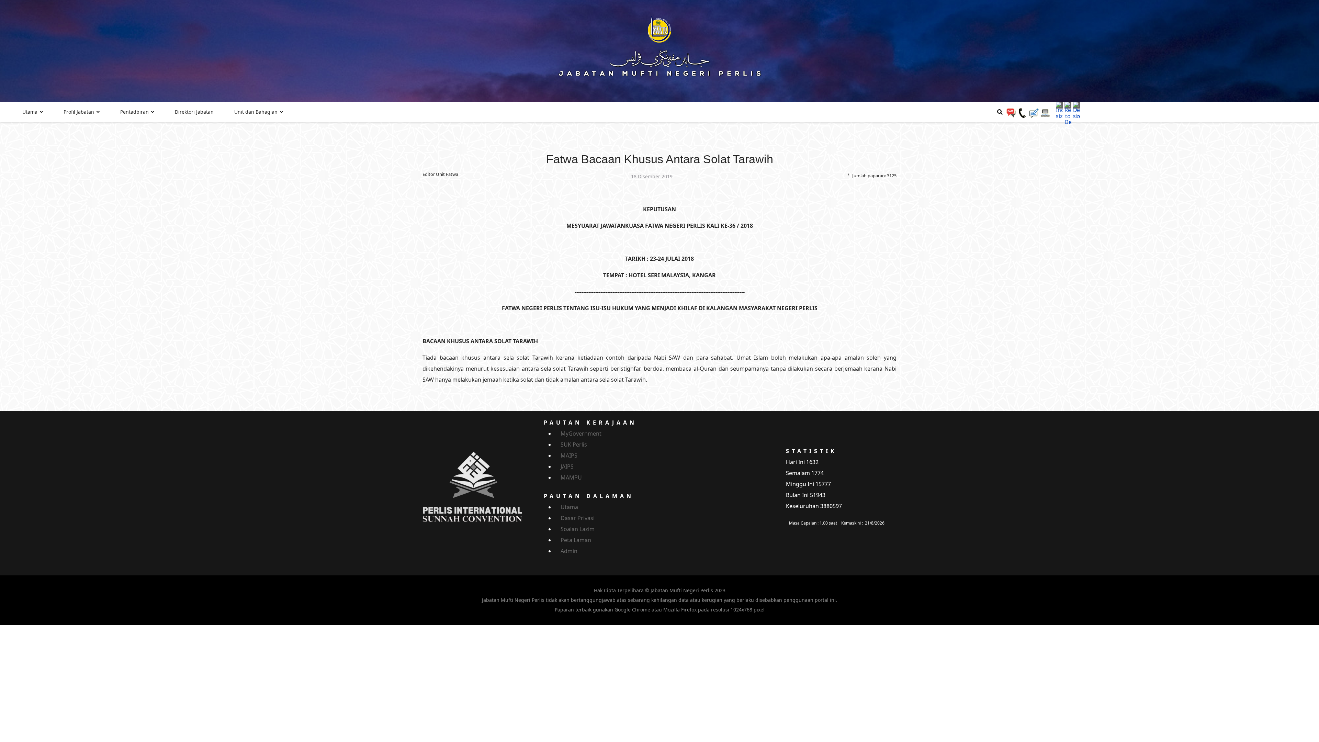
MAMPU (571, 477)
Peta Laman (576, 540)
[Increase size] (1059, 110)
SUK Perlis (574, 444)
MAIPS (569, 455)
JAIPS (567, 466)
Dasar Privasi (578, 518)
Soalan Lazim (578, 529)
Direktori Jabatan (194, 112)
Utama (29, 112)
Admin (569, 551)
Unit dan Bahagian (256, 112)
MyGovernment (581, 433)
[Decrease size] (1076, 110)
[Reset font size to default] (1067, 113)
